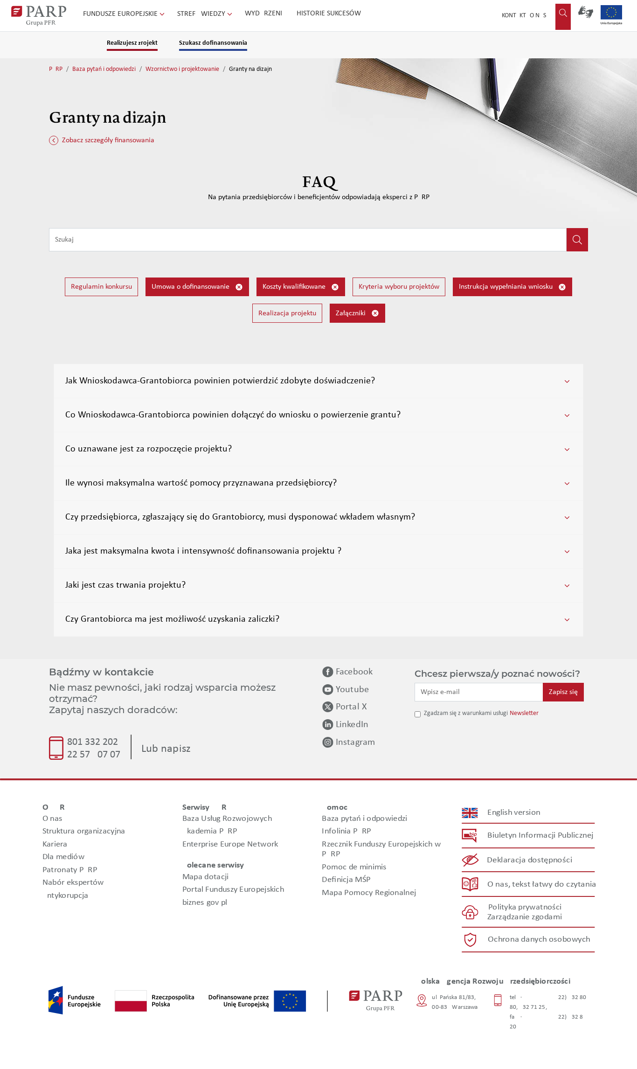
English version (514, 813)
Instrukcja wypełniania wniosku (506, 287)
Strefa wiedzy (202, 14)
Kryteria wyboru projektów (399, 287)
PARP (55, 69)
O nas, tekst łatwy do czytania (541, 885)
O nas (538, 16)
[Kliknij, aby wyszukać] (577, 239)
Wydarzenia (265, 13)
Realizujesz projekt (132, 43)
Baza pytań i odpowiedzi (104, 69)
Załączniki (351, 313)
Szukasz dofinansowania (213, 43)
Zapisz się (563, 692)
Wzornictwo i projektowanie (182, 69)
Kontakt (514, 16)
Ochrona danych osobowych (539, 940)
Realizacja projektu (287, 313)
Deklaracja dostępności (530, 860)
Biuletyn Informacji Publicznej (540, 836)
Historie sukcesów (329, 13)
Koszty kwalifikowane (295, 287)
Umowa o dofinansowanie (191, 287)
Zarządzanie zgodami (524, 917)
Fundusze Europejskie (121, 14)
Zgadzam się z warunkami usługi (466, 713)
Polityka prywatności (524, 907)
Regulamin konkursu (101, 287)
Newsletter (524, 713)
